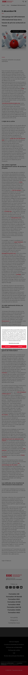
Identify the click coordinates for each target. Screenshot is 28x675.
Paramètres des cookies (14, 343)
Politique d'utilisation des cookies (15, 340)
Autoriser (20, 346)
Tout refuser (7, 346)
